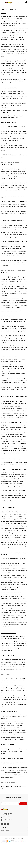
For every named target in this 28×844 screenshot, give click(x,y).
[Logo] (8, 3)
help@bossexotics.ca (7, 819)
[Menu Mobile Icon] (1, 2)
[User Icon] (22, 2)
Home (2, 7)
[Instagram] (5, 824)
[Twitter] (2, 824)
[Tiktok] (8, 824)
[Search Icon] (18, 2)
